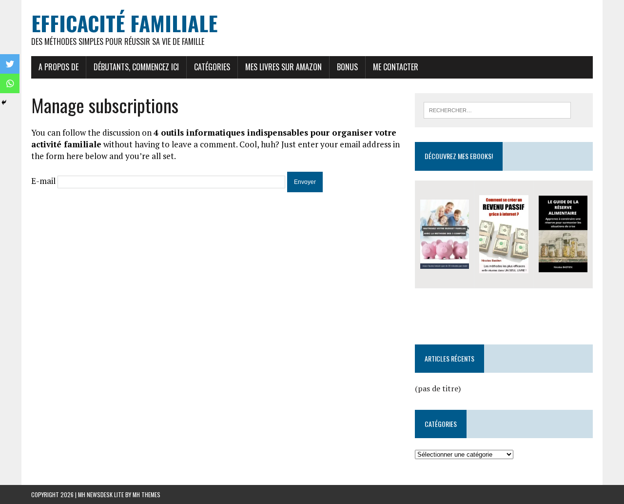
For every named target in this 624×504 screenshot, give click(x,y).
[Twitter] (10, 64)
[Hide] (4, 102)
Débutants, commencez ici (136, 67)
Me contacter (395, 67)
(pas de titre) (438, 388)
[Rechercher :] (497, 109)
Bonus (347, 67)
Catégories (212, 67)
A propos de (58, 67)
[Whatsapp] (10, 83)
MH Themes (146, 494)
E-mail (43, 180)
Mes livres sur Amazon (283, 67)
